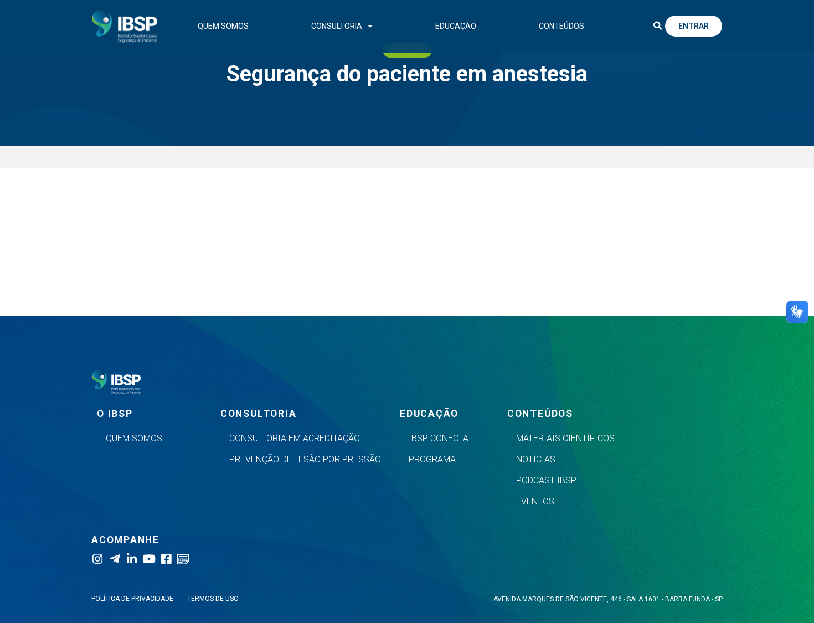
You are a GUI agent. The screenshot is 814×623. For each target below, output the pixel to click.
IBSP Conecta (438, 438)
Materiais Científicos (565, 438)
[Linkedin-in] (131, 559)
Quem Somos (223, 26)
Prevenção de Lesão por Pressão (305, 459)
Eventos (535, 501)
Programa (432, 459)
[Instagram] (97, 559)
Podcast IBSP (546, 480)
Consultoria (336, 26)
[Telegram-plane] (114, 559)
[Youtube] (148, 559)
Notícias (535, 459)
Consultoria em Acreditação (294, 438)
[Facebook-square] (166, 559)
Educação (455, 26)
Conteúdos (561, 26)
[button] (657, 26)
